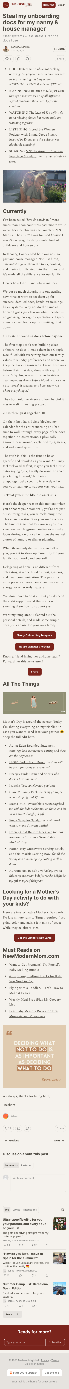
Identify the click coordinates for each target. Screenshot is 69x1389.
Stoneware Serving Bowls (45, 848)
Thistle (31, 69)
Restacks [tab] (26, 1165)
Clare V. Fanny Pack (23, 792)
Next (57, 1140)
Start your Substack (25, 1372)
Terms (55, 1360)
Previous (14, 1140)
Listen (61, 49)
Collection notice (34, 1363)
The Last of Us (39, 112)
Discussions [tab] (30, 1209)
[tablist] (18, 1165)
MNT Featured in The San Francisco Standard (36, 154)
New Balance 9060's (38, 90)
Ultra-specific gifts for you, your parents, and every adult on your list (25, 1224)
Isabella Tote (18, 785)
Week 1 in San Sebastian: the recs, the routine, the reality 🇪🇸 (26, 1264)
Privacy (45, 1360)
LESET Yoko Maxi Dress (27, 762)
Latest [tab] (16, 1209)
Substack (17, 1381)
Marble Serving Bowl (36, 854)
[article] (34, 1232)
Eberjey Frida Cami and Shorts (31, 774)
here (31, 737)
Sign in (61, 5)
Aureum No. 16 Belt (23, 870)
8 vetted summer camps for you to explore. (24, 1294)
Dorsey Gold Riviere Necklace (30, 832)
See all (10, 1314)
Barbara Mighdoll (21, 47)
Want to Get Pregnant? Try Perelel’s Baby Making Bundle (34, 967)
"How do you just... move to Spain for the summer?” (23, 1256)
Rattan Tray (17, 848)
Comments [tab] (11, 1165)
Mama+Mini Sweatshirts (26, 803)
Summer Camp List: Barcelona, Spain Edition (25, 1286)
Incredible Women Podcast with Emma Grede (32, 132)
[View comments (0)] (18, 58)
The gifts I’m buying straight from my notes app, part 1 (25, 1234)
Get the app (52, 1372)
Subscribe (48, 5)
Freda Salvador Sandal (25, 820)
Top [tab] (7, 1209)
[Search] (62, 1209)
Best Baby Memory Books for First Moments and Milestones (33, 1014)
